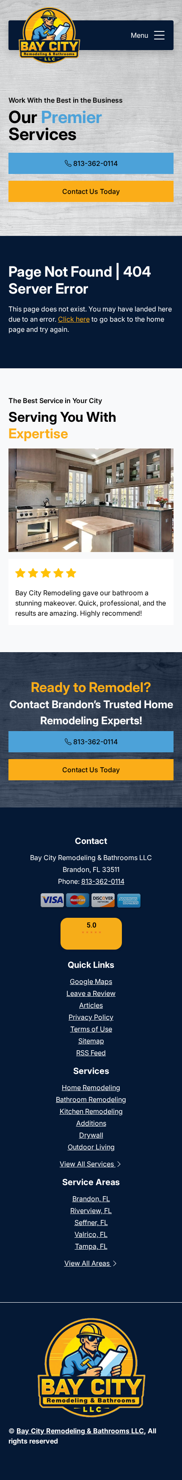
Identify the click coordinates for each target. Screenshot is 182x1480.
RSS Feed (91, 1052)
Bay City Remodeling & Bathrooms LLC (80, 1431)
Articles (91, 1005)
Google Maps (91, 981)
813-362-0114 (95, 163)
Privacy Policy (91, 1017)
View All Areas (87, 1263)
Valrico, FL (91, 1234)
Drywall (91, 1135)
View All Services (88, 1164)
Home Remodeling (91, 1087)
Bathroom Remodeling (91, 1099)
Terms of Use (91, 1029)
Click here (74, 319)
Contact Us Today (91, 191)
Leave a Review (91, 993)
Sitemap (91, 1041)
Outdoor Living (91, 1147)
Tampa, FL (91, 1246)
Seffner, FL (91, 1222)
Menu (139, 35)
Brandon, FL (91, 1198)
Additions (91, 1123)
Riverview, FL (91, 1210)
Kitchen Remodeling (91, 1111)
